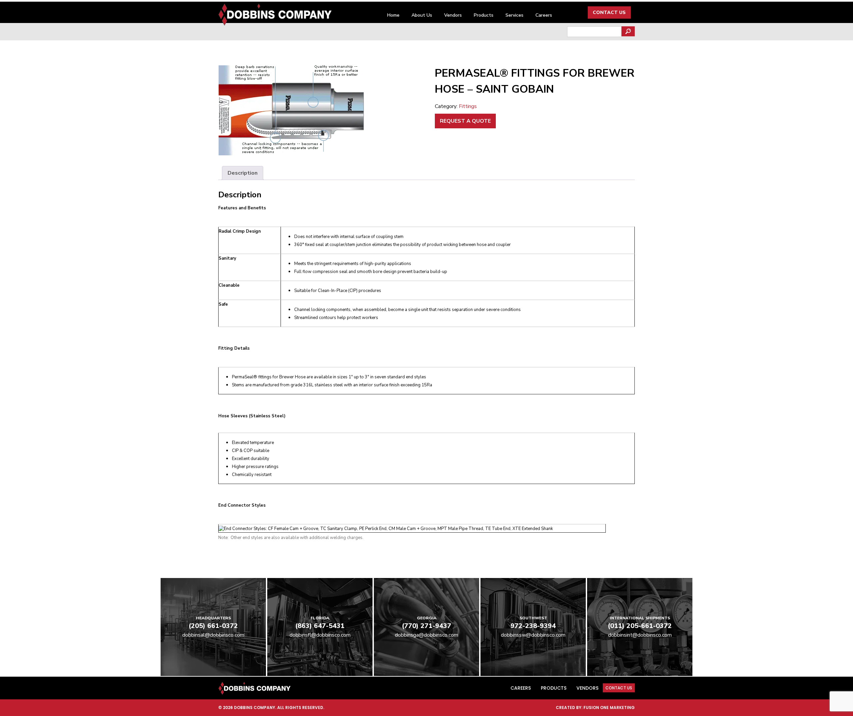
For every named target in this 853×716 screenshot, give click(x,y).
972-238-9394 (533, 625)
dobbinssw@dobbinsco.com (533, 635)
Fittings (468, 106)
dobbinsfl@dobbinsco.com (320, 635)
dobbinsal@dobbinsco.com (213, 635)
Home (393, 15)
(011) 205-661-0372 (640, 625)
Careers (543, 15)
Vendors (453, 15)
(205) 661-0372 (213, 625)
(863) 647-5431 (320, 625)
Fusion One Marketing (609, 707)
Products (483, 15)
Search (628, 31)
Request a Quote (465, 121)
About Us (422, 15)
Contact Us (609, 12)
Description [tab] (243, 173)
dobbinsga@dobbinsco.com (426, 635)
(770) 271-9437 (426, 625)
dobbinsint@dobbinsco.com (640, 635)
